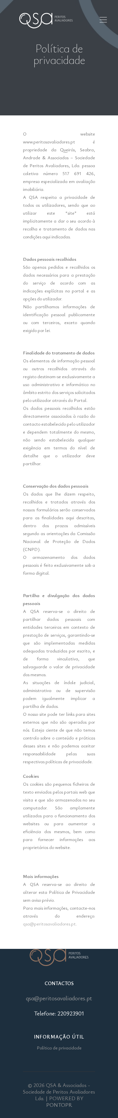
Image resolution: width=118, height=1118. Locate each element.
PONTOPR (59, 1104)
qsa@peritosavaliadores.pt (49, 924)
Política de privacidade (59, 1047)
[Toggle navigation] (103, 20)
